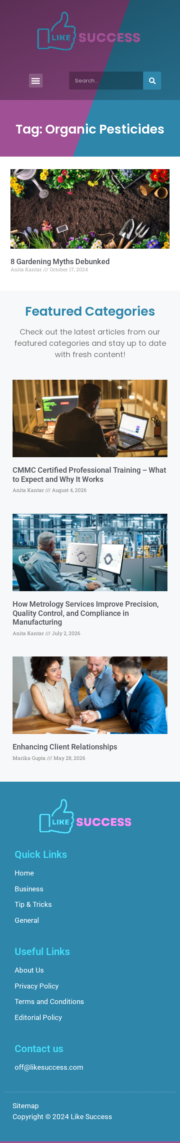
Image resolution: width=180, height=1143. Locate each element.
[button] (36, 81)
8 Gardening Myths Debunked (60, 261)
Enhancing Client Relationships (65, 746)
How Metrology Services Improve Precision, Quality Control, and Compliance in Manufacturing (86, 613)
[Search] (152, 81)
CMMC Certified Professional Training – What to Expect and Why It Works (89, 475)
